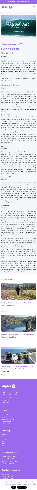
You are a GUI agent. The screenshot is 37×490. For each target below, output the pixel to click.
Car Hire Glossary (6, 421)
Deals (3, 446)
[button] (34, 7)
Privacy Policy (6, 400)
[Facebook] (4, 392)
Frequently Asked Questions (9, 417)
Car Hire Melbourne (7, 478)
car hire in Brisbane (20, 272)
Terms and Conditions (8, 398)
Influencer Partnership (8, 424)
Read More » (4, 311)
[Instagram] (10, 392)
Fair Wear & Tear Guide (8, 419)
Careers (4, 437)
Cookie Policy (5, 402)
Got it (13, 487)
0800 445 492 (25, 2)
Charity (4, 439)
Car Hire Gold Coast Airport (9, 459)
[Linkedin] (16, 392)
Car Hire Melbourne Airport (9, 461)
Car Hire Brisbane (6, 474)
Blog (3, 441)
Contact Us (5, 415)
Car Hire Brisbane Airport (9, 456)
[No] (34, 484)
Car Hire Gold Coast (7, 476)
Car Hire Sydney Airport (8, 463)
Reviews (4, 443)
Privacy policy (22, 487)
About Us (4, 434)
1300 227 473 (14, 2)
